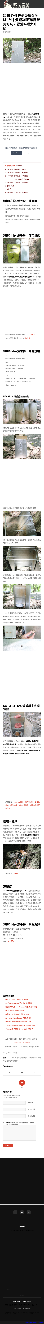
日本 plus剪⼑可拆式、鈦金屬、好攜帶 (19, 1029)
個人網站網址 (31, 1116)
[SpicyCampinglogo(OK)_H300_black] (18, 4)
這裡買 (32, 334)
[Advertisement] (22, 86)
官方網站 (11, 941)
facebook (17, 1042)
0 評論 (15, 1053)
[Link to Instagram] (34, 1072)
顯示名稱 (30, 1102)
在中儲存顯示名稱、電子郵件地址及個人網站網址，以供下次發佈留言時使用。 (20, 1123)
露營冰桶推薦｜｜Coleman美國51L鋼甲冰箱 (21, 1007)
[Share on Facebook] (9, 1072)
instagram (26, 1042)
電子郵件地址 (31, 1109)
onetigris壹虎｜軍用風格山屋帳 (16, 999)
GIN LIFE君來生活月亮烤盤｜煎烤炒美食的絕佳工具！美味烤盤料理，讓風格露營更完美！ (22, 805)
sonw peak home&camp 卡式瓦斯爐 (18, 1018)
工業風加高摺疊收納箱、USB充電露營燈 (20, 1025)
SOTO (9, 1058)
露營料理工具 (7, 32)
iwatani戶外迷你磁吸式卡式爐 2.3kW (18, 1022)
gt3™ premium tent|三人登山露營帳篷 (18, 1003)
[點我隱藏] (19, 166)
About (14, 1301)
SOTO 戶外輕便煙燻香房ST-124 (21, 1058)
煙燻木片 (34, 1058)
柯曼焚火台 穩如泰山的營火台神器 (17, 1014)
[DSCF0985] (22, 50)
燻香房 (15, 1061)
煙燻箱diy (10, 1061)
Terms (29, 1301)
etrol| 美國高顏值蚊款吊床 (14, 1010)
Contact (24, 1301)
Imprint (19, 1301)
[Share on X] (22, 1072)
